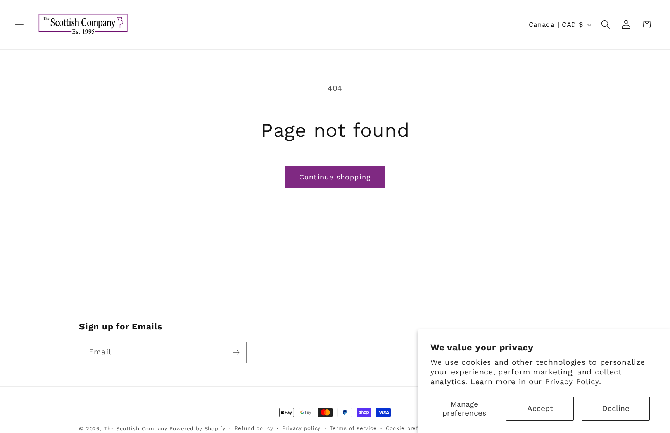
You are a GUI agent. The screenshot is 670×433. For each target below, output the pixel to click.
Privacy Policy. (573, 381)
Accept (540, 408)
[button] (19, 24)
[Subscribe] (236, 352)
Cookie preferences (413, 428)
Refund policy (254, 428)
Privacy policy (301, 428)
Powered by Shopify (197, 428)
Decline (615, 408)
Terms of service (353, 428)
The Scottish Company (136, 428)
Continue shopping (335, 177)
